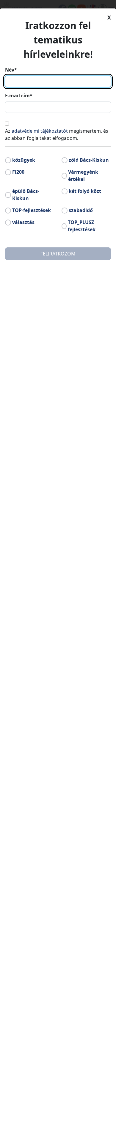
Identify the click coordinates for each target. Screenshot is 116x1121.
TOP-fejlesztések (31, 210)
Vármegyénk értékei (83, 175)
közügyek (23, 160)
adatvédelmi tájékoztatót (40, 131)
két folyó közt (85, 191)
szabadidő (81, 210)
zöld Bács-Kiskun (89, 160)
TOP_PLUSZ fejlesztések (81, 226)
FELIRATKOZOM (58, 253)
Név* (11, 69)
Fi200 (18, 172)
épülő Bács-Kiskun (25, 195)
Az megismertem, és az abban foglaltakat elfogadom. (56, 134)
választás (23, 222)
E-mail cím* (18, 95)
